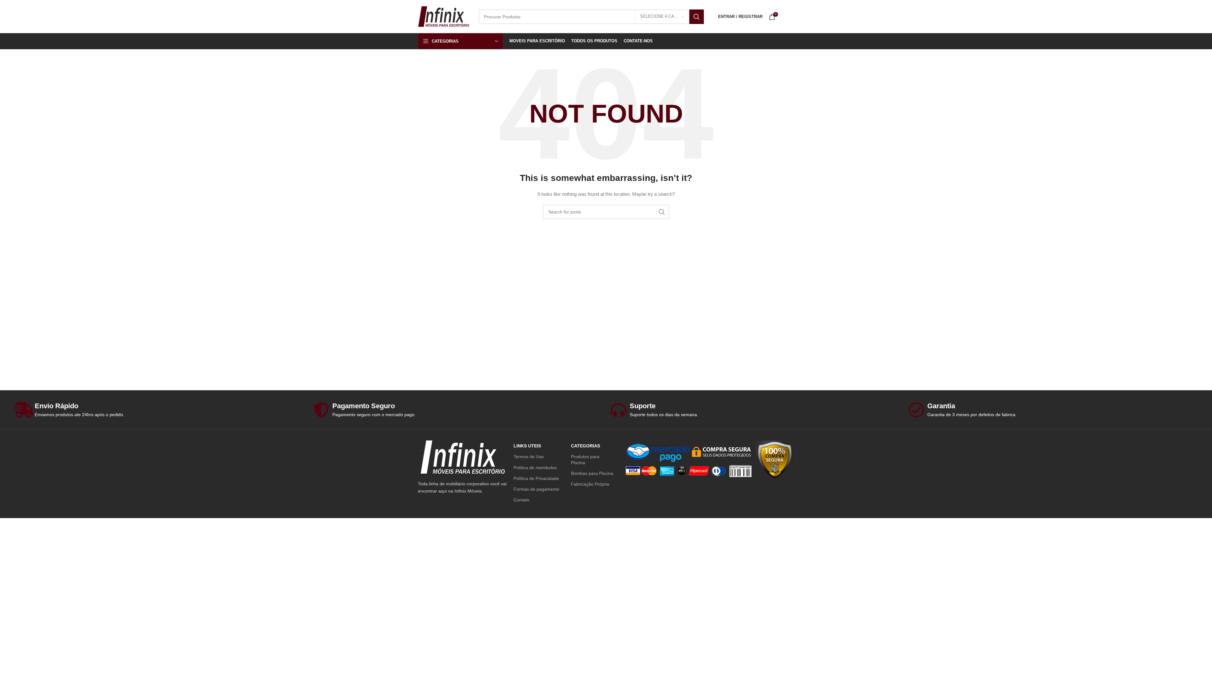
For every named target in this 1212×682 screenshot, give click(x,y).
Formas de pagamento (536, 489)
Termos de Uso (529, 456)
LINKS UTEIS (527, 445)
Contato (521, 499)
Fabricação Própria (590, 484)
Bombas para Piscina (592, 473)
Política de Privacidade (536, 478)
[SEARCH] (696, 16)
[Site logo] (443, 16)
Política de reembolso (535, 467)
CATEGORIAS (585, 445)
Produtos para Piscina (585, 459)
